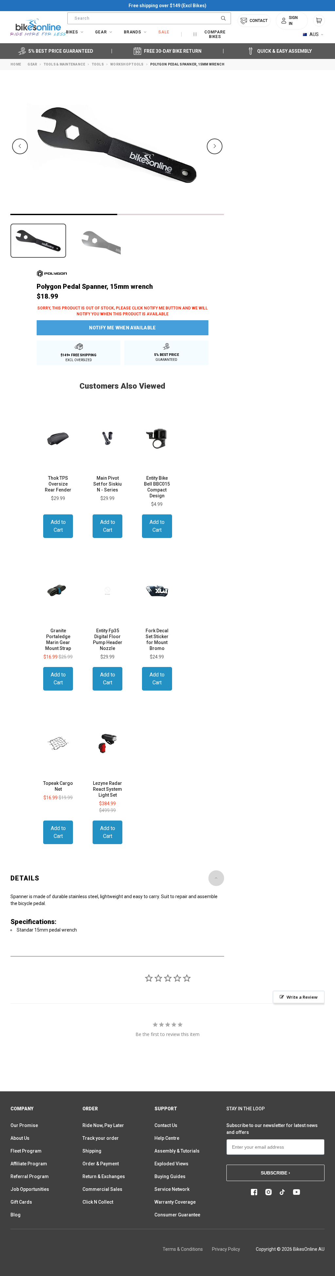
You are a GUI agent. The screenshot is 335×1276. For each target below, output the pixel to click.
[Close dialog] (306, 535)
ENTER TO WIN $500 (94, 681)
